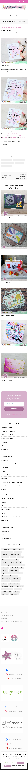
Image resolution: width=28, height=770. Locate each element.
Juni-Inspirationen (7, 475)
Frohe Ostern (5, 163)
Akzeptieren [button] (20, 762)
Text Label (5, 520)
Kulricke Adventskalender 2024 (11, 486)
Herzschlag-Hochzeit (6, 380)
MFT (18, 583)
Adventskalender (7, 427)
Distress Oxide (5, 557)
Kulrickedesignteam (6, 578)
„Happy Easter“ (12, 134)
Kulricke (18, 27)
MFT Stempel (5, 586)
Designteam (5, 554)
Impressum (4, 618)
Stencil (9, 591)
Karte (13, 573)
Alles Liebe (14, 549)
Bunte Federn (4, 250)
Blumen (20, 549)
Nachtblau (4, 589)
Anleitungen (5, 449)
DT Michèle (13, 557)
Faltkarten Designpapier (16, 562)
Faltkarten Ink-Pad (15, 567)
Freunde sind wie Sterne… (8, 218)
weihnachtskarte (14, 594)
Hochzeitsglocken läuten (7, 315)
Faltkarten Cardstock (6, 160)
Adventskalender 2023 (8, 431)
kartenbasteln (19, 573)
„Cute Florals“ (5, 136)
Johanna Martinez (5, 33)
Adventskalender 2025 (8, 438)
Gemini (11, 163)
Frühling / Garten (7, 457)
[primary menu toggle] (11, 16)
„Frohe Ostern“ (15, 136)
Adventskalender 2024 (8, 435)
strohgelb (14, 138)
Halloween (5, 467)
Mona (11, 586)
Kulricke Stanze (16, 578)
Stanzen (4, 591)
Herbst (4, 471)
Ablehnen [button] (7, 765)
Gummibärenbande (6, 282)
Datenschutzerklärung (16, 414)
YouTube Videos (6, 538)
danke (10, 551)
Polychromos (18, 589)
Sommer (4, 513)
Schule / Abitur (6, 509)
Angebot (4, 446)
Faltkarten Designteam (19, 160)
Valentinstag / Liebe (7, 527)
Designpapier (18, 551)
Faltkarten (11, 27)
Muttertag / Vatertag (8, 498)
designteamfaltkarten (15, 554)
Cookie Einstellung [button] (10, 762)
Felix (22, 567)
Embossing (20, 557)
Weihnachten (6, 531)
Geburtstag (5, 460)
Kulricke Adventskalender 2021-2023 (12, 482)
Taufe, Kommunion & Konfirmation (11, 517)
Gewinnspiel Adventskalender (10, 464)
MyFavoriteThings (19, 586)
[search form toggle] (16, 16)
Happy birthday (5, 573)
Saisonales (5, 506)
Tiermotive (5, 524)
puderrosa (5, 138)
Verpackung (16, 591)
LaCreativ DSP (12, 583)
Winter (4, 535)
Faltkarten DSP (5, 567)
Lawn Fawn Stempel (6, 166)
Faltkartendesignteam (7, 565)
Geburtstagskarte (13, 570)
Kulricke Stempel (15, 581)
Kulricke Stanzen (19, 163)
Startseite (4, 612)
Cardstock (23, 136)
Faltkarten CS (5, 562)
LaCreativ (5, 489)
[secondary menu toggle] (1, 1)
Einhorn (3, 348)
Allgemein (4, 27)
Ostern (4, 502)
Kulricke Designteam (12, 575)
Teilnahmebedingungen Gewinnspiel (11, 621)
